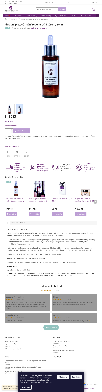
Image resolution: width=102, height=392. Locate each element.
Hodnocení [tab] (14, 223)
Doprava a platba (10, 344)
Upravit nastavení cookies (86, 388)
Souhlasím (76, 377)
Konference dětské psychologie (63, 350)
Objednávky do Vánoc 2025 (62, 341)
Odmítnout (62, 377)
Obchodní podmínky (49, 2)
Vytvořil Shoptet (92, 384)
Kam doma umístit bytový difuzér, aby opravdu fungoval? (24, 367)
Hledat (62, 9)
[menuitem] (7, 15)
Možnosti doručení (11, 126)
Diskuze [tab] (23, 223)
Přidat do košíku (22, 131)
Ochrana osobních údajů (13, 349)
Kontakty (7, 346)
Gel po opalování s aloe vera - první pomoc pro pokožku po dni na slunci (26, 361)
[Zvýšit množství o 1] (12, 130)
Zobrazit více (51, 327)
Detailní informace (11, 146)
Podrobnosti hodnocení (39, 28)
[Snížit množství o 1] (12, 132)
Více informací (47, 382)
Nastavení (26, 387)
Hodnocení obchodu (51, 286)
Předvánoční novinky (60, 346)
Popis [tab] (7, 223)
